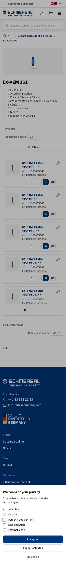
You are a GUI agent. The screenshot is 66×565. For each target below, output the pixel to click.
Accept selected (33, 548)
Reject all (33, 557)
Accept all (33, 539)
